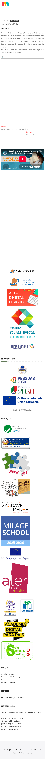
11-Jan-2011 (7, 28)
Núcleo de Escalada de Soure (11, 726)
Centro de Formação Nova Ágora (12, 697)
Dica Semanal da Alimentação (11, 677)
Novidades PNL (9, 23)
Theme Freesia (24, 750)
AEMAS (6, 750)
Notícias (5, 20)
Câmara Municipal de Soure (10, 721)
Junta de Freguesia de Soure (11, 724)
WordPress (34, 750)
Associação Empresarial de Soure (12, 718)
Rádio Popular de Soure (9, 729)
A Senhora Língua (7, 674)
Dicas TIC (4, 680)
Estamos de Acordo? (8, 682)
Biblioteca (14, 20)
